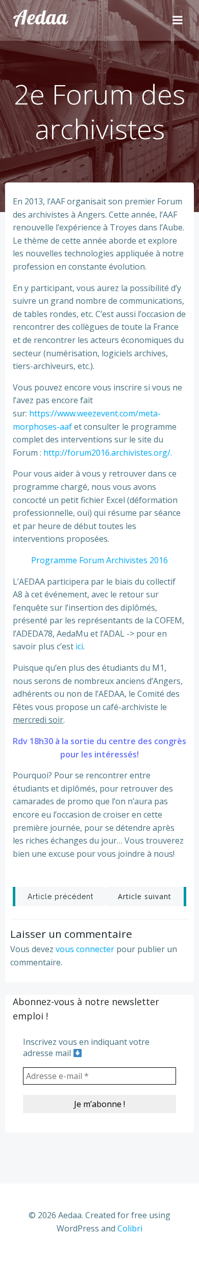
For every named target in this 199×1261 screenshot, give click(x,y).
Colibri (129, 1228)
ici (79, 646)
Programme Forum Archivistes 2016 (99, 560)
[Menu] (177, 20)
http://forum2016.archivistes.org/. (107, 452)
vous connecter (85, 949)
